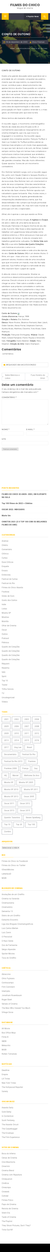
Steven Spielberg (33, 817)
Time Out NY (7, 1230)
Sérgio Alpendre (9, 949)
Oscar (4, 630)
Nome (5, 429)
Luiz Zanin (6, 932)
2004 (37, 719)
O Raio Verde (7, 941)
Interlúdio (6, 991)
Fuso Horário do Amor (38, 376)
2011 (26, 733)
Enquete (5, 566)
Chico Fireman (38, 42)
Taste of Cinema (9, 1217)
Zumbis (7, 831)
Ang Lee (17, 747)
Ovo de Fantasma (9, 945)
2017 (6, 747)
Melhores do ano (31, 775)
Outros (5, 634)
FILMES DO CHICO (25, 5)
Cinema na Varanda (10, 899)
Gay (36, 768)
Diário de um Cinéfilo (11, 915)
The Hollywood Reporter (12, 1087)
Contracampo (8, 983)
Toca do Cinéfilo (9, 958)
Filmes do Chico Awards (12, 587)
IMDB (4, 1041)
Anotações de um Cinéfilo (13, 894)
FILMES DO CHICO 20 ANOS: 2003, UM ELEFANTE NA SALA (24, 495)
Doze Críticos (7, 562)
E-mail (30, 429)
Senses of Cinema (10, 1004)
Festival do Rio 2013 (13, 761)
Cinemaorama (8, 903)
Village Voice (7, 1012)
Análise (5, 541)
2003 (26, 719)
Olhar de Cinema (9, 625)
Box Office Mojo (9, 1033)
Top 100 (31, 824)
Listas (4, 609)
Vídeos (5, 702)
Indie (4, 604)
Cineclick (6, 1166)
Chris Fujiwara (8, 978)
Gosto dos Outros (9, 600)
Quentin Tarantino (12, 817)
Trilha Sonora (8, 689)
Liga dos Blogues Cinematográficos (17, 924)
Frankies (5, 592)
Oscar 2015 (25, 810)
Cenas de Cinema (9, 1158)
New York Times (9, 1083)
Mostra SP (6, 613)
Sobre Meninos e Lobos (12, 376)
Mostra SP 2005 (26, 782)
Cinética (5, 1183)
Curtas (5, 558)
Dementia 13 (7, 911)
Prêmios (5, 642)
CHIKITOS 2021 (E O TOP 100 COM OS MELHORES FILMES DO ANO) (24, 523)
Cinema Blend (8, 1170)
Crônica (5, 554)
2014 (16, 740)
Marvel (16, 775)
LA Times (6, 1079)
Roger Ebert (7, 999)
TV (3, 693)
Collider (5, 1196)
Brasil (29, 747)
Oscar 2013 (9, 810)
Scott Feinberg (8, 1120)
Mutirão (5, 621)
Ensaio (5, 570)
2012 (37, 733)
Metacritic (6, 1045)
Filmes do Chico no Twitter (13, 865)
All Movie (6, 1028)
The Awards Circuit (10, 1124)
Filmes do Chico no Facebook (15, 861)
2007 (26, 726)
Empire (5, 1074)
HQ (5, 775)
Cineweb (5, 1192)
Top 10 (5, 680)
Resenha (5, 668)
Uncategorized (28, 364)
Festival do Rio (8, 583)
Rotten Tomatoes (9, 1054)
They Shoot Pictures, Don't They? (16, 1225)
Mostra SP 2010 (11, 789)
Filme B (5, 1037)
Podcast (5, 638)
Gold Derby (6, 1112)
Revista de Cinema (10, 1208)
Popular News (33, 16)
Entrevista (6, 575)
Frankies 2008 (10, 768)
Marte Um (6, 515)
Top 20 (19, 824)
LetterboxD (6, 874)
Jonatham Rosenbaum (12, 995)
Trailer (4, 685)
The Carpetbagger (10, 1129)
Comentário (9, 397)
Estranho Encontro (10, 920)
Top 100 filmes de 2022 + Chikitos (17, 503)
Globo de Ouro (8, 596)
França (25, 768)
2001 (6, 719)
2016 (37, 740)
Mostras (5, 617)
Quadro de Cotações (11, 647)
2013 (6, 740)
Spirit (4, 676)
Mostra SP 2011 (31, 789)
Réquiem (5, 664)
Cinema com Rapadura (12, 1175)
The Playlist (7, 1221)
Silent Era (6, 1213)
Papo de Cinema (9, 1204)
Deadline (5, 1070)
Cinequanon (7, 1179)
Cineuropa (6, 1187)
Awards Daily (7, 1107)
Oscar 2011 (9, 803)
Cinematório (7, 907)
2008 (37, 726)
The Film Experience (11, 1137)
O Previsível (7, 937)
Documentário (10, 754)
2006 (16, 726)
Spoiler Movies (8, 954)
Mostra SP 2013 (11, 796)
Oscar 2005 (29, 796)
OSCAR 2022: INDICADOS (13, 509)
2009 (6, 733)
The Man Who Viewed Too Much (16, 1008)
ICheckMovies (8, 869)
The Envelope (8, 1133)
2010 (16, 733)
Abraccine (6, 974)
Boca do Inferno (9, 1153)
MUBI (4, 878)
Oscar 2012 (25, 803)
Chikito (5, 545)
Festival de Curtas (10, 579)
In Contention (8, 1116)
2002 (16, 719)
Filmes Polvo (7, 1200)
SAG (3, 672)
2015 (26, 740)
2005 (6, 726)
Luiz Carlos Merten (10, 928)
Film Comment (8, 987)
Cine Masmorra (8, 1162)
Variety (5, 1091)
